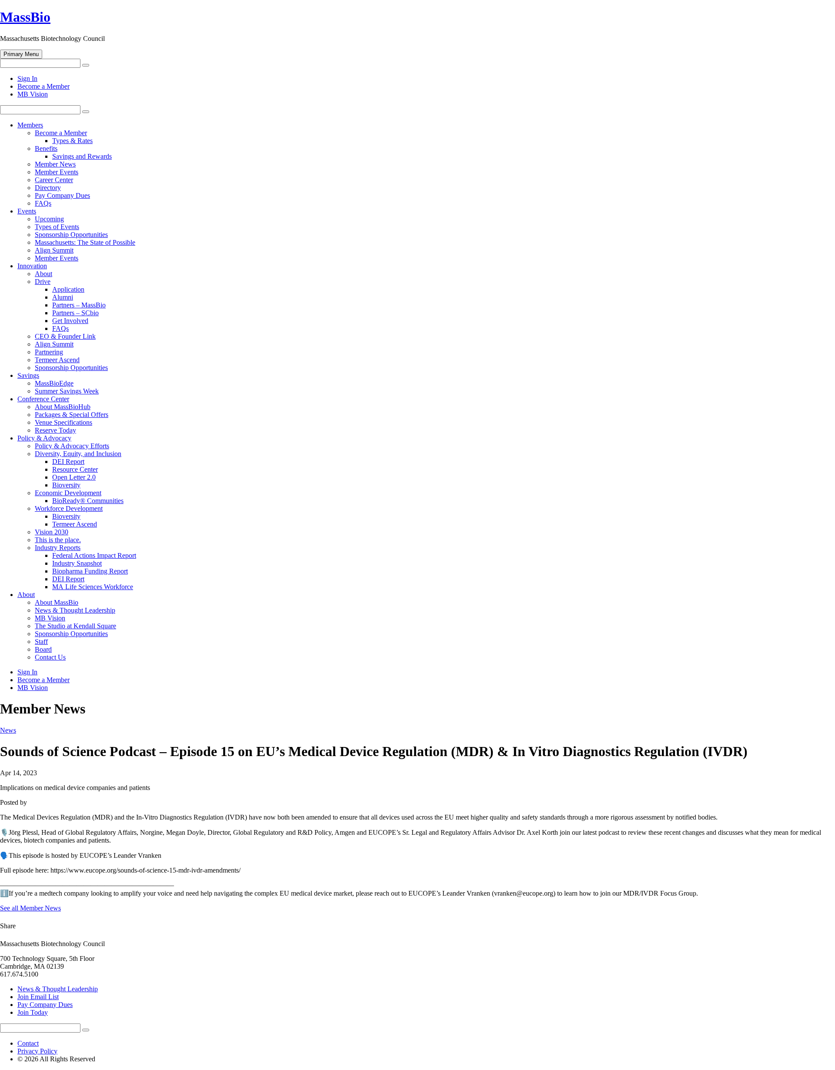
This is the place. (58, 539)
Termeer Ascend (57, 359)
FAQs (43, 203)
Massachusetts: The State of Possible (85, 242)
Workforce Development (69, 508)
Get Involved (70, 320)
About (43, 273)
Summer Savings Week (67, 391)
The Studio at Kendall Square (75, 626)
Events (26, 211)
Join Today (32, 1012)
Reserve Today (55, 430)
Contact (28, 1043)
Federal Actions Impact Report (94, 555)
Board (43, 649)
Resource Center (75, 469)
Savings (28, 375)
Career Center (54, 179)
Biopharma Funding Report (90, 571)
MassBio (25, 17)
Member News (55, 164)
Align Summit (54, 250)
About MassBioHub (62, 406)
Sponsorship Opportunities (71, 234)
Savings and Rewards (82, 156)
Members (30, 125)
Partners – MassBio (79, 305)
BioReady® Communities (88, 500)
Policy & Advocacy (44, 438)
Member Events (56, 172)
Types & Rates (72, 140)
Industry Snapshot (77, 563)
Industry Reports (57, 547)
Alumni (62, 297)
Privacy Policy (37, 1051)
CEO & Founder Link (65, 336)
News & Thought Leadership (75, 610)
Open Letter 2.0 (74, 477)
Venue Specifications (63, 422)
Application (68, 289)
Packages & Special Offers (71, 414)
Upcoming (49, 219)
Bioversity (66, 485)
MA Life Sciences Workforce (92, 586)
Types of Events (57, 226)
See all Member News (30, 908)
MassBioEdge (54, 383)
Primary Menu (21, 54)
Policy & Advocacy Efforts (72, 446)
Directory (48, 187)
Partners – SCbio (75, 313)
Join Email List (38, 996)
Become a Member (43, 86)
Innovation (32, 266)
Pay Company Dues (62, 195)
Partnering (49, 352)
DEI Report (68, 461)
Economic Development (68, 493)
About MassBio (56, 602)
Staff (41, 641)
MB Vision (32, 94)
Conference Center (43, 399)
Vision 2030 (51, 532)
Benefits (46, 148)
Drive (42, 281)
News (8, 730)
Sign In (27, 78)
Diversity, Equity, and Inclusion (78, 453)
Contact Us (50, 657)
